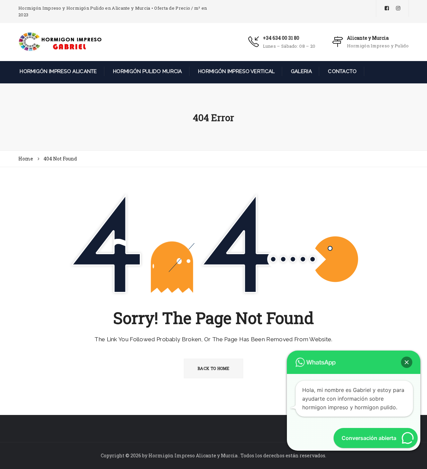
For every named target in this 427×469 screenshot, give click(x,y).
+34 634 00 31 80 (281, 38)
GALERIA (301, 71)
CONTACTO (342, 71)
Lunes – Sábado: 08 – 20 (289, 46)
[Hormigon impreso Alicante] (60, 41)
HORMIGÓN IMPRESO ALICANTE (57, 71)
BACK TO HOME (213, 368)
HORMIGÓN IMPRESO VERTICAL (236, 71)
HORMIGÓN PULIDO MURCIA (147, 71)
